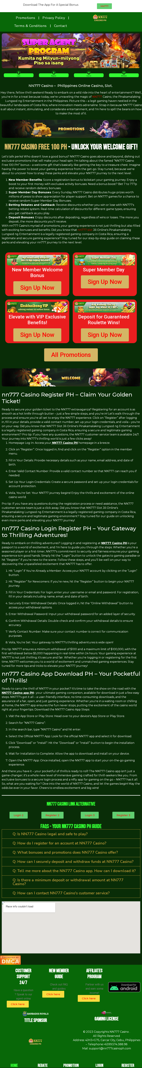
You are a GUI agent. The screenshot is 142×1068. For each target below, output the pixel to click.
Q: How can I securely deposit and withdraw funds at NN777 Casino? (73, 861)
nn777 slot (85, 230)
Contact (60, 25)
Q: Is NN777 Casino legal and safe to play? (50, 834)
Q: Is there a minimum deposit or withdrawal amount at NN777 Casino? (68, 882)
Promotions (25, 17)
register (128, 1065)
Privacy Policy (53, 17)
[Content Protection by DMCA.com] (10, 963)
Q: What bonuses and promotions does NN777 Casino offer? (65, 852)
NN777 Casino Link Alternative (71, 804)
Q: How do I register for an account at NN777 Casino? (59, 843)
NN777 (97, 96)
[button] (71, 834)
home (14, 1065)
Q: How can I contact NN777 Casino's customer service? (61, 893)
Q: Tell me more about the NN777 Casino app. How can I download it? (74, 870)
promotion (71, 1065)
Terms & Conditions (30, 25)
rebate (43, 1065)
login (99, 1065)
